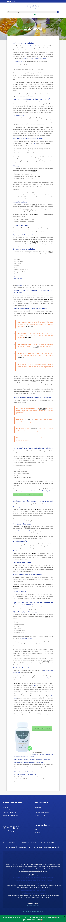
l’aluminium (43, 58)
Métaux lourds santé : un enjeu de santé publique (38, 491)
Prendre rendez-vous (33, 905)
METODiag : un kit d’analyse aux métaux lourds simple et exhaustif (33, 877)
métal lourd (30, 46)
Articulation (7, 810)
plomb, (25, 58)
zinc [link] (51, 48)
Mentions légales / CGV (42, 815)
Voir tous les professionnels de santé (33, 911)
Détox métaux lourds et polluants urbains (26, 772)
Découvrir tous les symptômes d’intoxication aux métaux (28, 494)
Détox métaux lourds (10, 815)
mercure (31, 58)
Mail (36, 829)
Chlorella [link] (17, 683)
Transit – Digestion (9, 812)
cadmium (20, 285)
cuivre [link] (43, 110)
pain (15, 276)
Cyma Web (50, 843)
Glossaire (38, 807)
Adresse (37, 832)
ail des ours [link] (24, 704)
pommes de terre (19, 278)
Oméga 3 (6, 807)
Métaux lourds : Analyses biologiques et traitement (29, 762)
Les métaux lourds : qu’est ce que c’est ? (25, 774)
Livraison (38, 810)
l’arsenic (36, 58)
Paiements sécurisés (42, 812)
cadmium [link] (17, 46)
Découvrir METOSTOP (42, 728)
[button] (61, 879)
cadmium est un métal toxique (25, 295)
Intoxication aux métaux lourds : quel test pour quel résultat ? (32, 759)
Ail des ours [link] (18, 696)
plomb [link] (35, 110)
